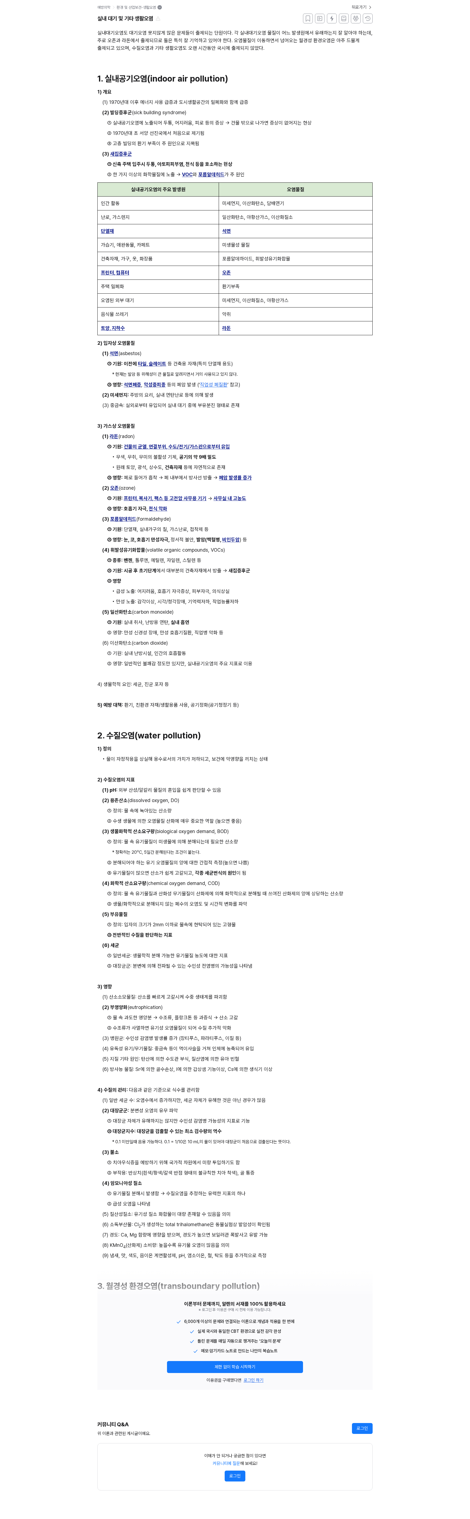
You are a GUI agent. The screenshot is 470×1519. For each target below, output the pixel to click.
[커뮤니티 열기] (356, 18)
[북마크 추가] (308, 18)
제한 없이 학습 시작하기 (235, 1366)
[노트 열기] (344, 18)
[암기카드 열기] (332, 18)
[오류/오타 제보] (158, 18)
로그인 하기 (254, 1380)
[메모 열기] (320, 18)
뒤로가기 (359, 7)
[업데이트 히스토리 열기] (368, 18)
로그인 (362, 1428)
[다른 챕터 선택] (159, 7)
